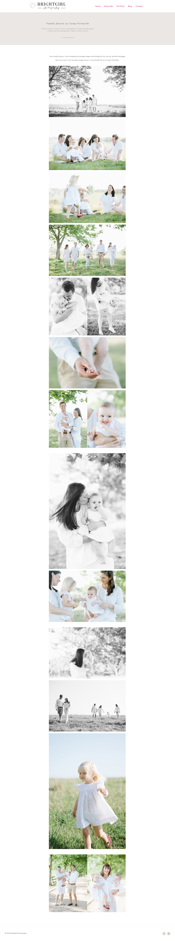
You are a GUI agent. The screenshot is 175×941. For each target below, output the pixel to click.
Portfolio (120, 6)
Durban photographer (85, 29)
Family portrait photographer (59, 31)
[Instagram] (168, 933)
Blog (130, 6)
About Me (108, 6)
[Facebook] (164, 933)
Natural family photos (79, 31)
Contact (139, 6)
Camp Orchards (48, 29)
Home (97, 6)
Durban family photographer (65, 29)
